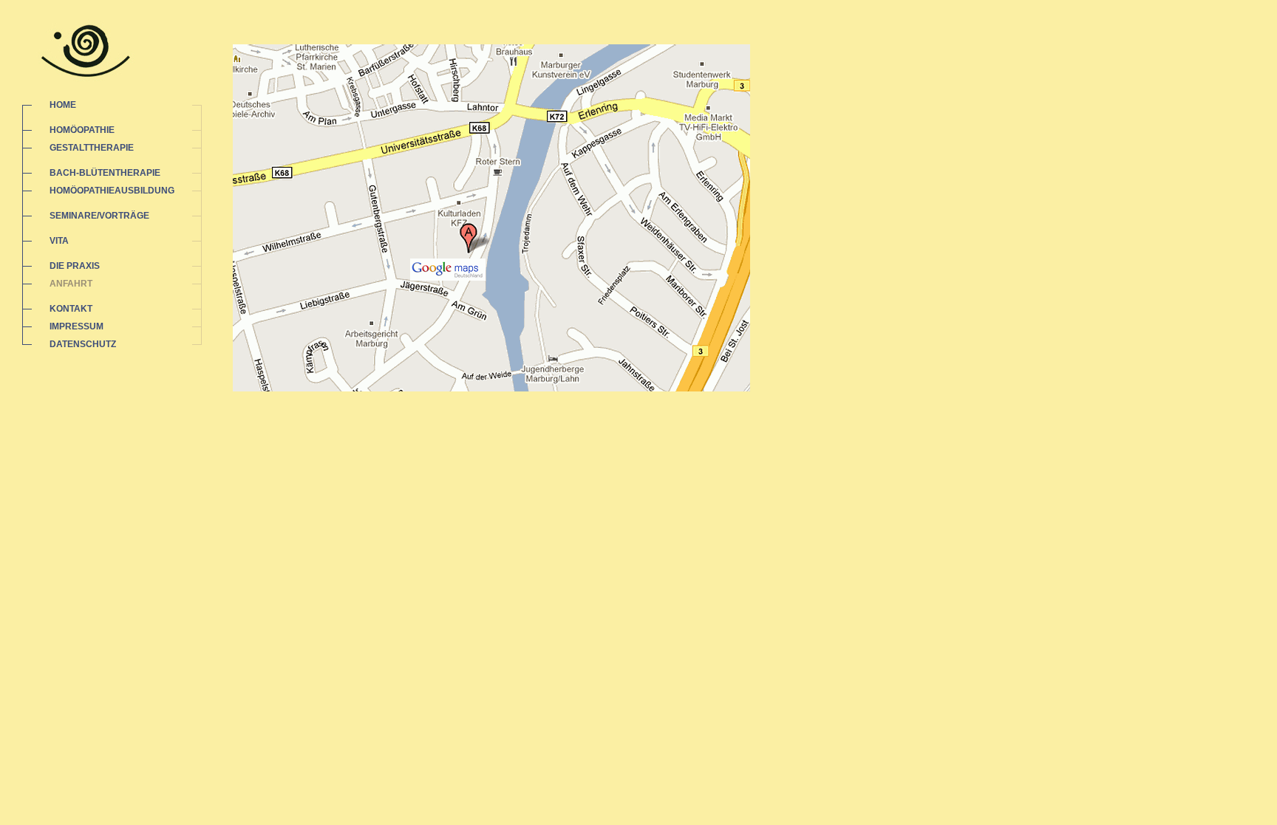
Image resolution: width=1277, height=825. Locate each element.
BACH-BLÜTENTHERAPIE (105, 173)
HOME (63, 105)
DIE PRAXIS (75, 266)
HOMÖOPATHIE (82, 130)
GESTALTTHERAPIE (92, 148)
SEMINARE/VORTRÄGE (99, 215)
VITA (59, 241)
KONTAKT (71, 309)
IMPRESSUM (76, 326)
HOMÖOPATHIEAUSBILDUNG (112, 190)
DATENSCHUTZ (83, 344)
